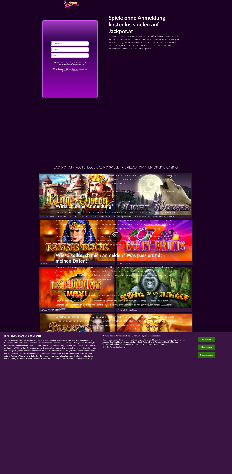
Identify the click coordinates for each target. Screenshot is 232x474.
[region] (116, 403)
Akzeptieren (206, 339)
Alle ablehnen (206, 347)
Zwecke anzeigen (206, 355)
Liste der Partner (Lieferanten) (114, 347)
